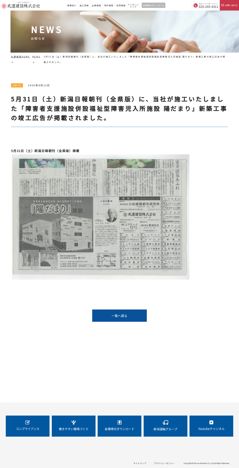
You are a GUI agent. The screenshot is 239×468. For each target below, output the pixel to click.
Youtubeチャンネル (211, 428)
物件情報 (108, 5)
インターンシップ (133, 5)
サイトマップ (139, 463)
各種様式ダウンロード (153, 5)
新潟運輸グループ (165, 429)
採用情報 (120, 5)
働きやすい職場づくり (74, 429)
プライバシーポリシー (164, 463)
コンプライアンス (27, 428)
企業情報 (96, 5)
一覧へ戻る (119, 315)
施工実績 (84, 5)
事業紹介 (71, 5)
